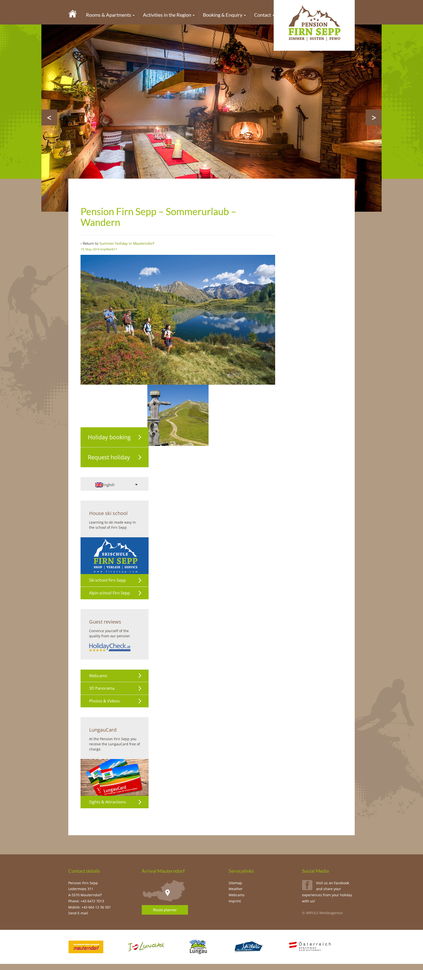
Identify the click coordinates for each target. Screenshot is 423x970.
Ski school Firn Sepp (107, 580)
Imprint (235, 901)
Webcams (98, 675)
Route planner (165, 909)
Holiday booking (109, 437)
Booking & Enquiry (223, 15)
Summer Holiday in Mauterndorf (126, 243)
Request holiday (109, 457)
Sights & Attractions (107, 802)
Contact (263, 15)
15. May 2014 (90, 249)
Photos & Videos (104, 701)
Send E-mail (78, 913)
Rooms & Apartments (109, 15)
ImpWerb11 (108, 249)
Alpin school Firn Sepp (109, 593)
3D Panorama (102, 688)
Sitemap (235, 883)
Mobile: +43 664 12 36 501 (89, 907)
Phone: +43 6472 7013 (86, 901)
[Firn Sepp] (72, 13)
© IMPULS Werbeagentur (322, 912)
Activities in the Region (167, 15)
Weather (236, 888)
